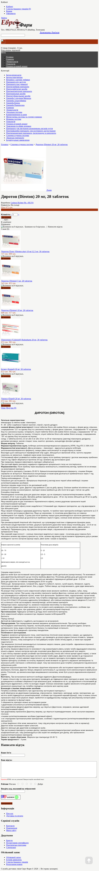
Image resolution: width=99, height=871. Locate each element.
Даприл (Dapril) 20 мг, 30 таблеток (16, 399)
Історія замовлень (14, 860)
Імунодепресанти (13, 75)
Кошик (9, 11)
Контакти (10, 826)
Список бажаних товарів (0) (18, 9)
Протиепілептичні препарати (19, 91)
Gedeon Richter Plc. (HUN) (22, 203)
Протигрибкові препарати (17, 87)
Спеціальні (11, 847)
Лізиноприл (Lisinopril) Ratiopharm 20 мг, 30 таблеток (24, 340)
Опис (3, 408)
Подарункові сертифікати (17, 843)
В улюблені (6, 222)
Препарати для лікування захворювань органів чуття (29, 128)
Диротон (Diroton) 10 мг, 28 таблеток (17, 310)
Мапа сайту (11, 830)
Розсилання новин (14, 864)
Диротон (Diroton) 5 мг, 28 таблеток (16, 281)
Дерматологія (12, 62)
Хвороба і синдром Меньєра (18, 98)
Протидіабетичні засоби (16, 89)
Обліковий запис (13, 857)
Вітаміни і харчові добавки (18, 80)
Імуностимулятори (14, 77)
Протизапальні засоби (16, 94)
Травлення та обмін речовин (18, 126)
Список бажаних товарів (17, 862)
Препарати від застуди (16, 82)
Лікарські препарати (15, 138)
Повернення (11, 828)
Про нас (9, 813)
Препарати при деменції (17, 84)
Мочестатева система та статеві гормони (24, 117)
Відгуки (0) (11, 408)
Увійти (4, 18)
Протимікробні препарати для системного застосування (30, 131)
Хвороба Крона (13, 103)
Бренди (9, 840)
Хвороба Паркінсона (15, 105)
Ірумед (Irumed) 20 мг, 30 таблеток (16, 369)
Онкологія (10, 64)
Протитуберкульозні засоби (18, 96)
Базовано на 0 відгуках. (35, 227)
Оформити (11, 13)
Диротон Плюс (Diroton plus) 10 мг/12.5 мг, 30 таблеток (25, 251)
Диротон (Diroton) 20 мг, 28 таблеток (51, 144)
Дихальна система (14, 112)
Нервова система (13, 119)
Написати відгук (55, 227)
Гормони (10, 59)
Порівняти (5, 224)
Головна (4, 144)
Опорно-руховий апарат (16, 66)
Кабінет (9, 6)
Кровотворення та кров (16, 114)
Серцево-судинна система (17, 135)
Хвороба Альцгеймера (16, 101)
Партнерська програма (16, 845)
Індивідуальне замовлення (17, 140)
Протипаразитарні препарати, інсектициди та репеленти (31, 133)
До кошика (6, 258)
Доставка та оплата (14, 816)
